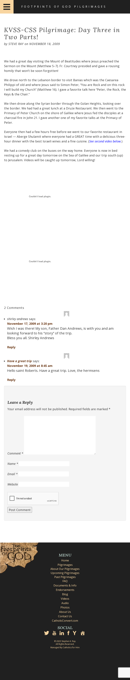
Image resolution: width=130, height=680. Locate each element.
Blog (65, 594)
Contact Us (65, 616)
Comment (15, 453)
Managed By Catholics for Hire (65, 647)
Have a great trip (19, 361)
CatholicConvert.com (65, 620)
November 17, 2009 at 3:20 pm (29, 324)
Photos (65, 607)
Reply (11, 347)
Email (12, 474)
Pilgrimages (65, 565)
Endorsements (65, 590)
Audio (65, 603)
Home (65, 560)
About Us (65, 612)
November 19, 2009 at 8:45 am (29, 366)
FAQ (65, 581)
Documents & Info (65, 585)
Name (12, 464)
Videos (65, 598)
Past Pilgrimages (65, 577)
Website (12, 484)
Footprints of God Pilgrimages (64, 6)
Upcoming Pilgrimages (65, 573)
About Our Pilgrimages (65, 569)
